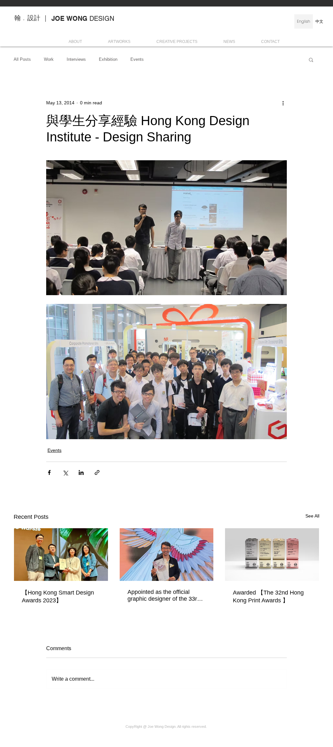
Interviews (76, 59)
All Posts (22, 59)
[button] (311, 59)
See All (312, 515)
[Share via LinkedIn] (81, 472)
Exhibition (108, 59)
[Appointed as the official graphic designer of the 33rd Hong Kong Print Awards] (167, 554)
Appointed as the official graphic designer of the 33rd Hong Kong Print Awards (163, 595)
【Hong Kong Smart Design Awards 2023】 (58, 596)
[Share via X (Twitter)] (65, 472)
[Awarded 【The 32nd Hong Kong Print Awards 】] (272, 554)
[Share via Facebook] (49, 472)
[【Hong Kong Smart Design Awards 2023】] (61, 554)
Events (137, 59)
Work (49, 59)
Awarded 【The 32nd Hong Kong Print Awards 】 (268, 596)
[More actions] (283, 103)
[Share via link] (97, 472)
